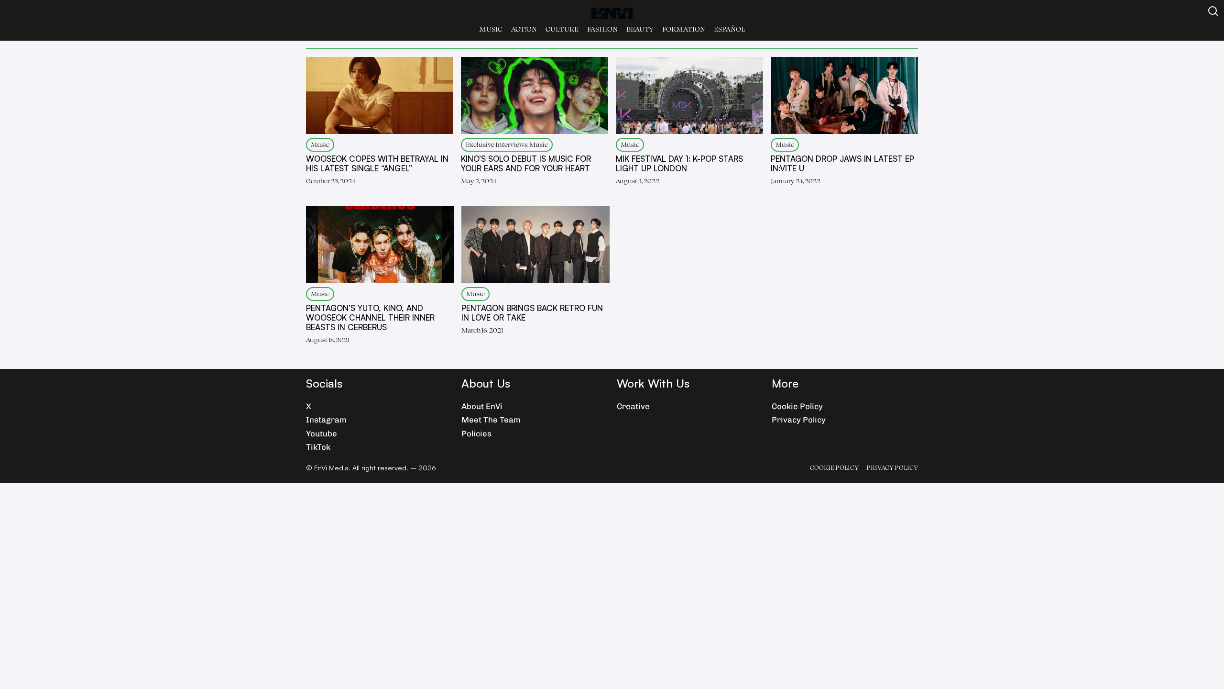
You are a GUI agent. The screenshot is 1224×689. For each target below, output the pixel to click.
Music (491, 29)
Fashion (602, 29)
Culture (562, 29)
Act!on (524, 29)
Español (729, 29)
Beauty (640, 29)
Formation (683, 29)
